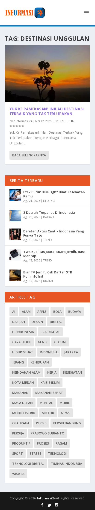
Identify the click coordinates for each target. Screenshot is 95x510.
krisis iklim (50, 382)
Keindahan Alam (26, 372)
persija (18, 433)
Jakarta (71, 352)
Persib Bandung (67, 423)
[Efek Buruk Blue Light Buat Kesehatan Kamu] (15, 195)
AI (13, 311)
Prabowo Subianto (47, 433)
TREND (47, 240)
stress (35, 453)
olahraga (20, 423)
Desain (37, 321)
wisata (18, 474)
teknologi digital (28, 463)
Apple (42, 311)
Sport (17, 453)
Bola (57, 311)
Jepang (18, 362)
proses (43, 443)
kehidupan (40, 362)
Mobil (64, 403)
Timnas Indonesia (66, 463)
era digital (50, 332)
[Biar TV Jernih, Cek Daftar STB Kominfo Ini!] (15, 275)
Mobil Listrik (23, 413)
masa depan (22, 403)
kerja (51, 372)
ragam (61, 443)
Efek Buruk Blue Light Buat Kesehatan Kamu (54, 194)
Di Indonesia (23, 332)
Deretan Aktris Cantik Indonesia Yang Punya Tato (53, 233)
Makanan (20, 392)
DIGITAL (48, 281)
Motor (48, 413)
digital (56, 321)
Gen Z (43, 342)
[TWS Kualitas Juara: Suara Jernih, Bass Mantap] (15, 255)
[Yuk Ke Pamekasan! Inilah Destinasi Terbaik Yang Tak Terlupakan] (47, 73)
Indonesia (48, 352)
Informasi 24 (24, 121)
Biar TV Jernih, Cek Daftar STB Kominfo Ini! (47, 274)
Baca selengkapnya (29, 155)
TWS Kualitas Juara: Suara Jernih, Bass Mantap (54, 253)
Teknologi (57, 453)
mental (46, 403)
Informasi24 (46, 498)
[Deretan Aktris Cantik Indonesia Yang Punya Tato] (15, 234)
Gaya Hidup (21, 342)
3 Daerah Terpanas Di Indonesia (49, 212)
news (65, 413)
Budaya (74, 311)
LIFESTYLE (49, 201)
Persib (41, 423)
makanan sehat (49, 392)
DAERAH (60, 121)
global (60, 342)
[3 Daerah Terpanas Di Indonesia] (15, 215)
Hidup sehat (22, 352)
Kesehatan (72, 372)
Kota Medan (23, 382)
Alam (26, 311)
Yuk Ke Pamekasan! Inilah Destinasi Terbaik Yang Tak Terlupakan (46, 111)
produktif (21, 443)
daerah (18, 321)
